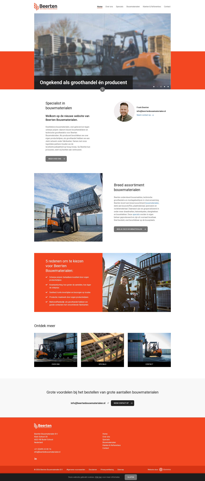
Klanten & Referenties (152, 6)
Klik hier (98, 477)
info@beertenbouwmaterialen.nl (151, 111)
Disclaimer (93, 470)
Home (99, 6)
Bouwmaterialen (133, 6)
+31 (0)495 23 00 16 (42, 449)
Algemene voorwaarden (76, 470)
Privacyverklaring (107, 470)
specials (136, 214)
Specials (119, 6)
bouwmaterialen (152, 203)
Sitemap (120, 470)
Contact (167, 6)
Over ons (109, 6)
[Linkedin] (35, 459)
